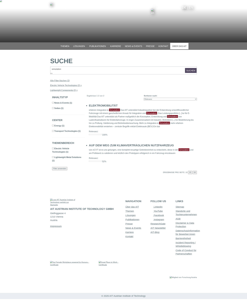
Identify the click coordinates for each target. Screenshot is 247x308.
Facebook (158, 215)
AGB (178, 219)
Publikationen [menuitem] (97, 46)
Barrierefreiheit (183, 238)
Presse (129, 224)
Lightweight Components (64, 90)
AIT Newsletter (158, 228)
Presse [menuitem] (150, 46)
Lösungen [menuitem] (79, 46)
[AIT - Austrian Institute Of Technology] (51, 4)
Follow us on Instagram (174, 7)
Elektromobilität (103, 105)
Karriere (129, 232)
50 (195, 172)
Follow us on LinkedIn (170, 7)
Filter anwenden (59, 168)
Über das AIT (132, 207)
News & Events (133, 228)
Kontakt (129, 236)
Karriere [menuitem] (115, 46)
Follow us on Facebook (178, 7)
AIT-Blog (155, 232)
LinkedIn (157, 207)
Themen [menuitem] (64, 46)
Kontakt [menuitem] (163, 46)
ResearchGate (158, 224)
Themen (129, 211)
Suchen (190, 71)
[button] (153, 10)
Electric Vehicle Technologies (66, 85)
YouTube (158, 211)
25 (190, 172)
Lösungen (130, 215)
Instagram (158, 219)
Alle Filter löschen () (60, 81)
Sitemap (180, 207)
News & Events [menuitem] (133, 46)
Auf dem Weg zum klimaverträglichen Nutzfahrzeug (131, 145)
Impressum (56, 226)
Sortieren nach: (150, 96)
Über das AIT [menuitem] (179, 46)
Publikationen (132, 219)
